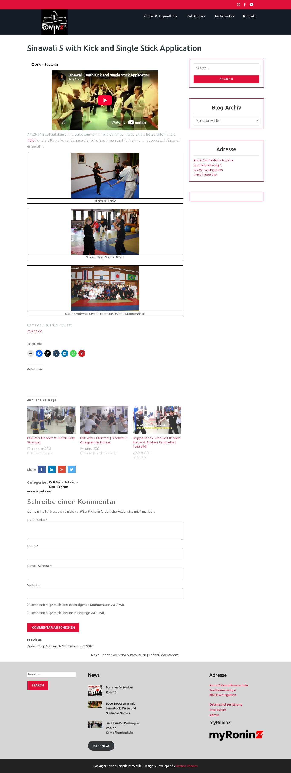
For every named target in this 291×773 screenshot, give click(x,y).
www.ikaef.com (39, 491)
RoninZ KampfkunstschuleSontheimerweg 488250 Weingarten (213, 165)
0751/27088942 (205, 174)
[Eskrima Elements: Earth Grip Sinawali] (51, 420)
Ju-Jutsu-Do (224, 16)
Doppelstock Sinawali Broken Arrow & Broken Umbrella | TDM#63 (156, 442)
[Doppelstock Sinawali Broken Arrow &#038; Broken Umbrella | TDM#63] (157, 420)
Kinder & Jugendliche (160, 16)
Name (32, 546)
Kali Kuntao (196, 16)
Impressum (217, 709)
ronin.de (34, 330)
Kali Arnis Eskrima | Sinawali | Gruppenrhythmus (104, 440)
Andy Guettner (46, 64)
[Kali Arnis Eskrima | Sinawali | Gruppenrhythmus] (104, 420)
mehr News (101, 745)
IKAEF (31, 140)
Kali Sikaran (58, 487)
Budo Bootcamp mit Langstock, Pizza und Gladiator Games (121, 708)
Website (33, 585)
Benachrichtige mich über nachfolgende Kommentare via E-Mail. (78, 605)
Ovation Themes (186, 766)
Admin (214, 715)
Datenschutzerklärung (225, 704)
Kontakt (249, 16)
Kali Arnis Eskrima (63, 482)
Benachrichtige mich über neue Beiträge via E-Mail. (68, 613)
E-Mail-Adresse (39, 566)
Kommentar (37, 519)
